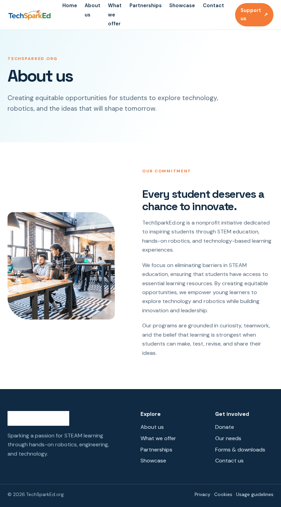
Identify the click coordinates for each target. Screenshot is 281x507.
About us (152, 427)
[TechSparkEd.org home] (29, 15)
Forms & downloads (240, 449)
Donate (224, 427)
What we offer (115, 14)
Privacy (202, 494)
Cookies (223, 494)
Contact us (229, 460)
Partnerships (146, 5)
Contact (213, 5)
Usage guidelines (254, 494)
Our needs (228, 438)
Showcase (182, 5)
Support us (254, 14)
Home (69, 5)
